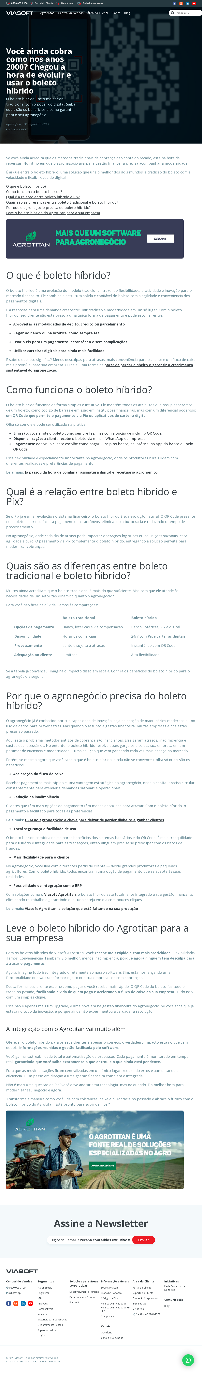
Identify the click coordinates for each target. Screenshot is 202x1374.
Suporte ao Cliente (143, 1293)
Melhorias (138, 1309)
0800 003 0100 (16, 1287)
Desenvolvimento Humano (84, 1291)
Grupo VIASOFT (19, 129)
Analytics (43, 1303)
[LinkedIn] (187, 3)
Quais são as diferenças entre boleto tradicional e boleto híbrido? (62, 202)
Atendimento (68, 3)
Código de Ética (110, 1298)
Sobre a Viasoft (109, 1287)
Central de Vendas (19, 1281)
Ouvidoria (106, 1332)
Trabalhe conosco (92, 3)
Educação (74, 1302)
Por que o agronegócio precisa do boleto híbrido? (48, 207)
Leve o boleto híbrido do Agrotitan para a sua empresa (53, 212)
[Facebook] (174, 3)
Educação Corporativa (145, 1298)
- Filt (40, 1298)
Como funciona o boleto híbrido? (34, 191)
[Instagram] (181, 3)
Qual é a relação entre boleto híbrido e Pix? (43, 197)
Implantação (140, 1303)
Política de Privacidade (113, 1303)
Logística (43, 1335)
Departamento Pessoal (51, 1325)
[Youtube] (194, 3)
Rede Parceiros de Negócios (174, 1288)
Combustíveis (45, 1309)
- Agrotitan (44, 1293)
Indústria (43, 1314)
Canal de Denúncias (112, 1338)
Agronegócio (13, 124)
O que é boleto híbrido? (26, 186)
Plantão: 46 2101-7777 (147, 1314)
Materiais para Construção (52, 1319)
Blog (127, 13)
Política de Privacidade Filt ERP (115, 1309)
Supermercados (47, 1330)
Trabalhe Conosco (111, 1293)
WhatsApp (14, 1293)
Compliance (107, 1316)
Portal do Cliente (44, 3)
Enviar (143, 1240)
